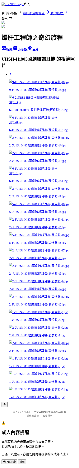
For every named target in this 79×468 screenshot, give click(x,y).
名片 (35, 49)
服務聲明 (48, 415)
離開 (22, 461)
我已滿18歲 (9, 461)
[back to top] (5, 404)
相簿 (9, 49)
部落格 (23, 49)
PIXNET (25, 411)
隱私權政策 (32, 415)
